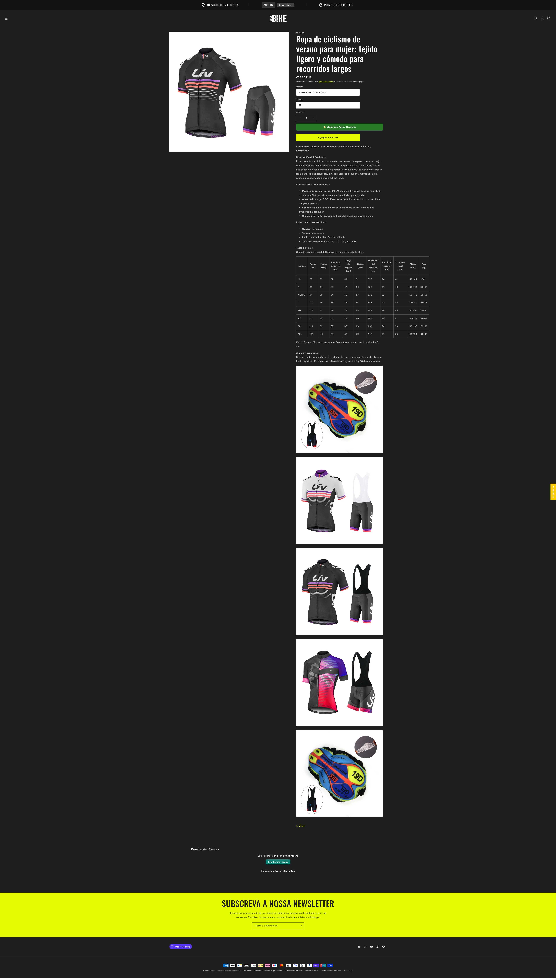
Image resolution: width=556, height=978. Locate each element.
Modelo (299, 87)
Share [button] (302, 826)
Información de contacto (331, 971)
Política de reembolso (252, 971)
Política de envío (311, 971)
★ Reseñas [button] (553, 492)
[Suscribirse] (301, 925)
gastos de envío (326, 82)
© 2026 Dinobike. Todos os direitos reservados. (222, 971)
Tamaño (299, 99)
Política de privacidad (273, 971)
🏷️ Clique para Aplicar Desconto (339, 127)
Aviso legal (348, 971)
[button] (6, 18)
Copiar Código (285, 5)
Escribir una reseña (278, 861)
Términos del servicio (293, 971)
